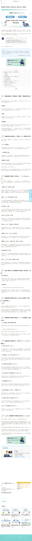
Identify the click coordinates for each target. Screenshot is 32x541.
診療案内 (5, 535)
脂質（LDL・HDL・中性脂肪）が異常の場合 (10, 86)
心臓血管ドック (20, 535)
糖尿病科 (16, 535)
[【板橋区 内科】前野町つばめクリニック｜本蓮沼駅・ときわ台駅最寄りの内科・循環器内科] (16, 1)
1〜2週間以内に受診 (7, 78)
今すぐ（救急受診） (7, 77)
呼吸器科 (13, 535)
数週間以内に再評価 (7, 79)
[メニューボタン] (1, 1)
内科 (7, 535)
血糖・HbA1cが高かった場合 (9, 85)
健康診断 (5, 501)
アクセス (12, 536)
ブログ (17, 536)
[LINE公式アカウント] (30, 200)
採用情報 (20, 536)
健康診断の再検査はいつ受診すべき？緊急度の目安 (11, 76)
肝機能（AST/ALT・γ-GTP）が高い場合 (10, 87)
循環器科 (10, 535)
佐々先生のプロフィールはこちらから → (19, 456)
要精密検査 (6, 75)
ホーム (3, 535)
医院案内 (29, 535)
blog (2, 501)
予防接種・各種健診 (24, 535)
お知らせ (15, 536)
